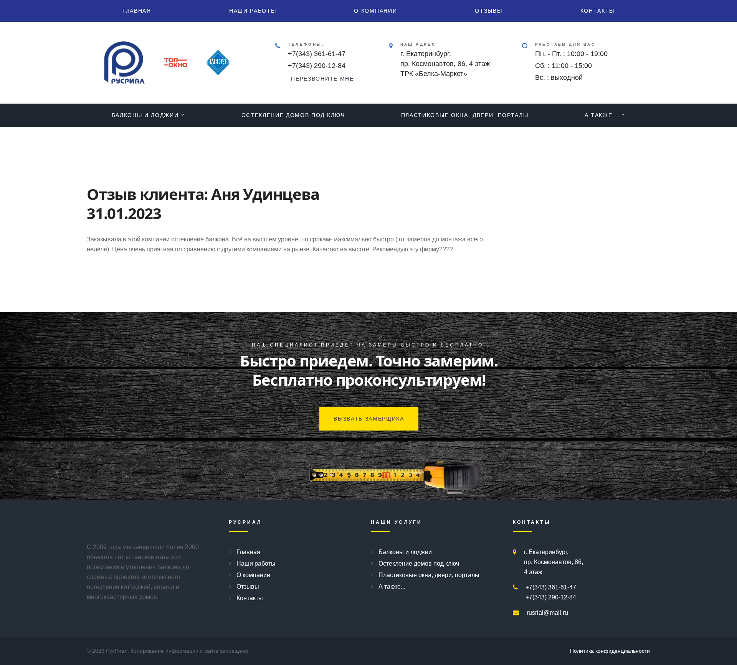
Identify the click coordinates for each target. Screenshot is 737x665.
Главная (136, 11)
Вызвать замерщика (369, 419)
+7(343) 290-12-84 (316, 65)
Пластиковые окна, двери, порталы (465, 115)
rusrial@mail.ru (547, 612)
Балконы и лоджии (145, 115)
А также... (602, 115)
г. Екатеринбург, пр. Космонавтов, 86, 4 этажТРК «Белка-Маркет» (445, 64)
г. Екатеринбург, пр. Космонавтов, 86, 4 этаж (553, 562)
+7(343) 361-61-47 (316, 54)
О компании (375, 11)
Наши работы (252, 11)
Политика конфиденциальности (610, 651)
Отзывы (488, 11)
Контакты (597, 11)
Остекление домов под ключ (293, 115)
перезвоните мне (322, 79)
